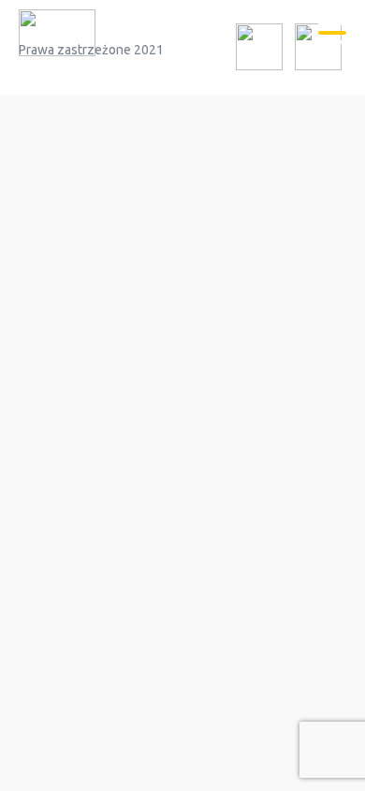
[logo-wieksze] (57, 35)
